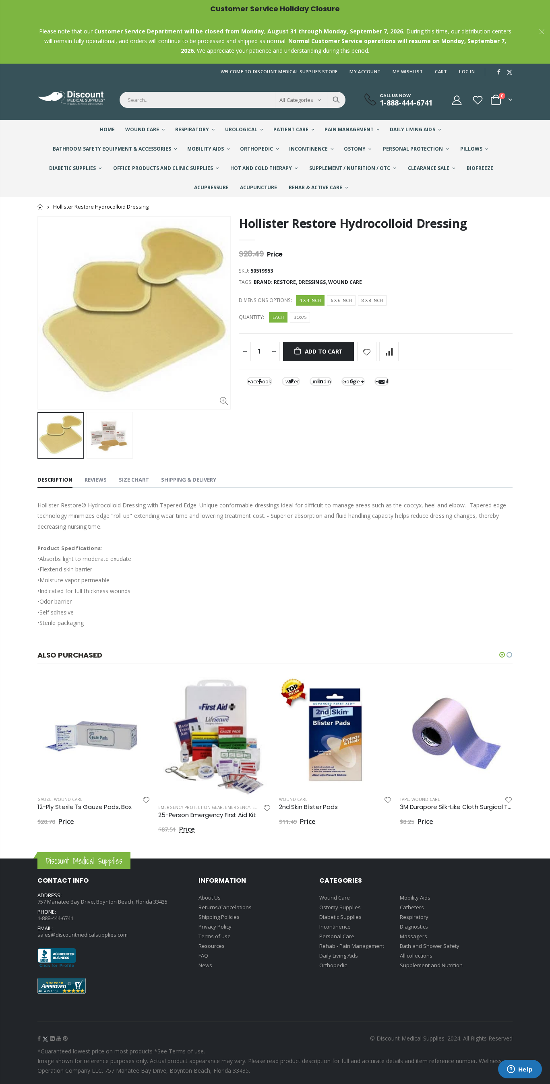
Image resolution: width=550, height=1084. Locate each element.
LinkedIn (320, 381)
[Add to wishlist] (366, 351)
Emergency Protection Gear (190, 807)
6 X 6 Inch (341, 300)
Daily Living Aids (338, 955)
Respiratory (414, 917)
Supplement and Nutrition (431, 965)
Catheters (412, 907)
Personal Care (336, 936)
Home (40, 207)
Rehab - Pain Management (351, 946)
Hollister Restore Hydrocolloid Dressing (353, 223)
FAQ (203, 955)
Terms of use (214, 936)
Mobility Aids (415, 897)
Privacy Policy (215, 926)
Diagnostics (414, 926)
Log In (467, 71)
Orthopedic (333, 965)
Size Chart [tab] (134, 479)
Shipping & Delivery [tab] (188, 479)
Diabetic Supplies (340, 917)
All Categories (296, 99)
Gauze (44, 799)
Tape (404, 799)
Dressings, (313, 282)
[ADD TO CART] (137, 690)
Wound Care (345, 282)
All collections (416, 955)
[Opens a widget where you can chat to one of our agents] (520, 1070)
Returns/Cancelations (225, 907)
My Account (364, 71)
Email (381, 381)
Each (278, 317)
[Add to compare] (389, 351)
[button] (502, 655)
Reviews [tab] (96, 479)
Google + (353, 381)
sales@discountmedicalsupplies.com (82, 934)
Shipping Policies (219, 917)
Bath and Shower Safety (429, 946)
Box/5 (300, 317)
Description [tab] (54, 479)
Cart (441, 71)
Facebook (259, 381)
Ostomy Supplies (340, 907)
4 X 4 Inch (310, 300)
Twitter (291, 381)
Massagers (413, 936)
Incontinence (335, 926)
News (205, 965)
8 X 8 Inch (372, 300)
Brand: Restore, (276, 282)
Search (336, 100)
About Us (209, 897)
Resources (211, 946)
